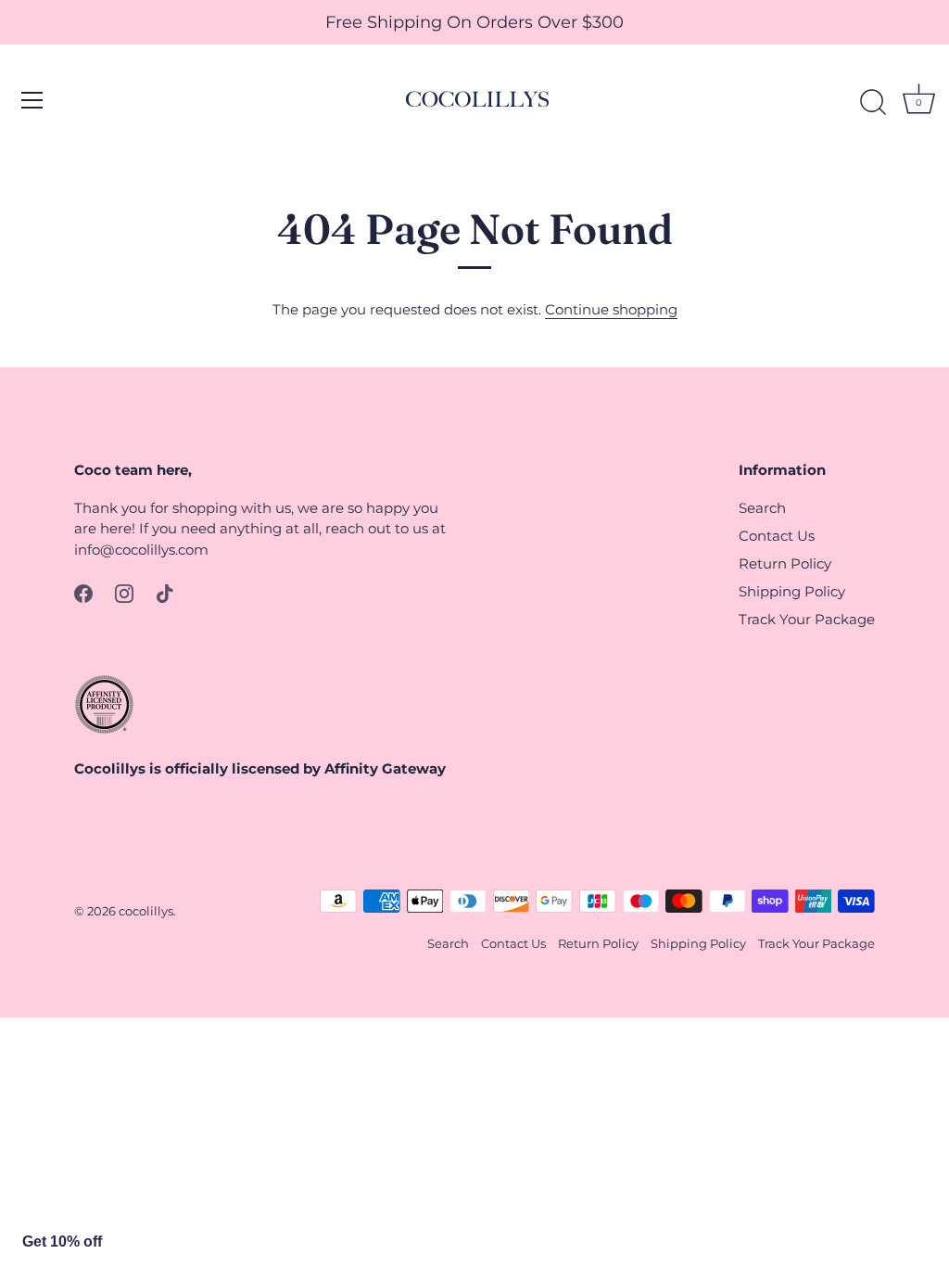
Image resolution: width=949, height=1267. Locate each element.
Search (762, 508)
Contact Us (777, 535)
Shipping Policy (792, 591)
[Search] (873, 103)
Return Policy (785, 563)
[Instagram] (124, 592)
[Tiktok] (165, 592)
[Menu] (32, 100)
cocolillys (146, 911)
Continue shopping (611, 309)
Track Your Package (807, 619)
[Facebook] (83, 592)
